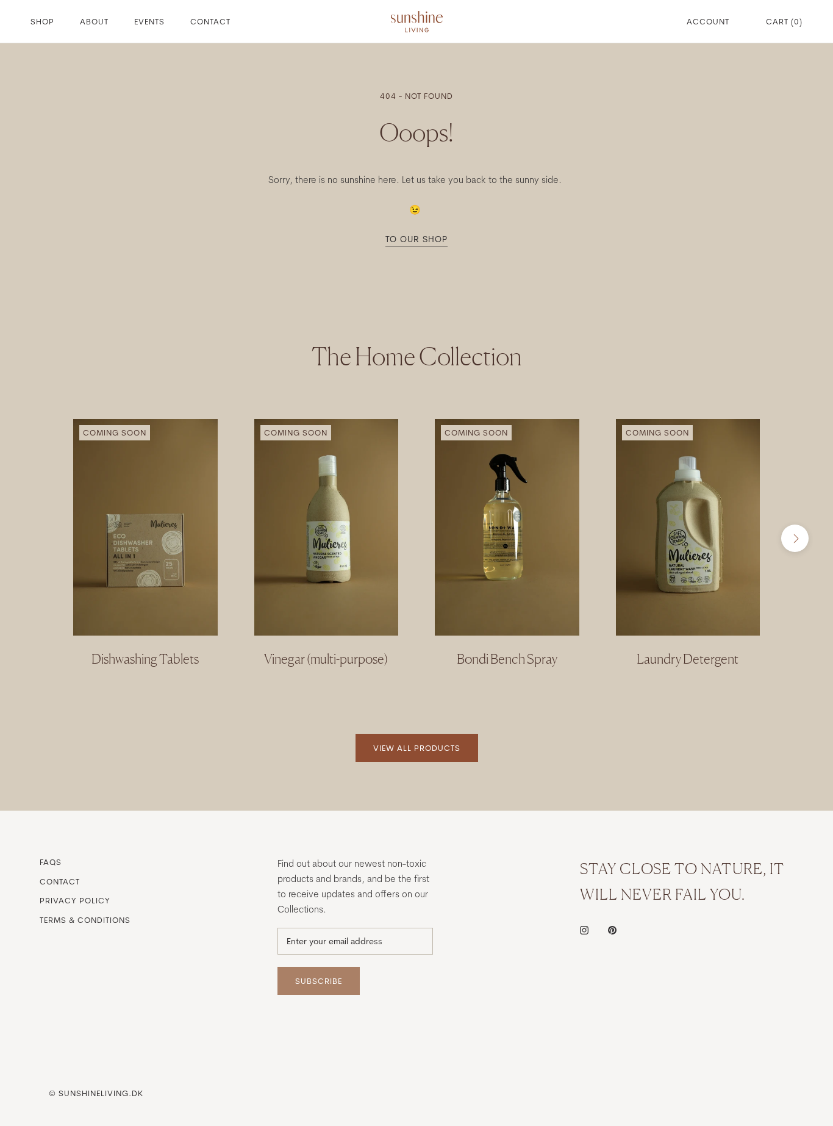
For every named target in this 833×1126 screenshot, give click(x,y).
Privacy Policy (75, 900)
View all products (416, 748)
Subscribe (318, 981)
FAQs (51, 862)
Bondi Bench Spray (507, 659)
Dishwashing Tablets (145, 659)
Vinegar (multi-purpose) (326, 659)
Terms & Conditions (85, 920)
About (94, 21)
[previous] (38, 538)
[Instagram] (584, 930)
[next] (795, 538)
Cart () (784, 21)
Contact (210, 21)
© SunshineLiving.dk (96, 1093)
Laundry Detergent (687, 659)
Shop (42, 21)
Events (149, 21)
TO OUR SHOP (416, 239)
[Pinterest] (612, 930)
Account (708, 21)
